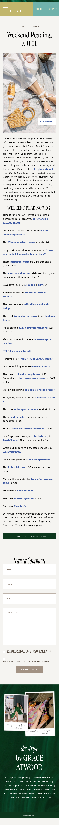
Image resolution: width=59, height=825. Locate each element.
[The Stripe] (17, 9)
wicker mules (17, 417)
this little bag (40, 436)
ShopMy (52, 9)
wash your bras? (12, 451)
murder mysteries (24, 498)
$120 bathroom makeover (33, 327)
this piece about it (43, 169)
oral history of (36, 358)
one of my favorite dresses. (40, 389)
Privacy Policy (23, 814)
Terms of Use (12, 814)
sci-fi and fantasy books (27, 374)
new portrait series (19, 273)
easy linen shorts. (41, 366)
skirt (40, 284)
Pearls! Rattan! (11, 440)
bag (42, 121)
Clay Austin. (20, 506)
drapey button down (25, 316)
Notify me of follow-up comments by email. (27, 661)
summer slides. (25, 490)
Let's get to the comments (27, 536)
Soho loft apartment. (39, 459)
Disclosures (34, 814)
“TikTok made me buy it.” (17, 351)
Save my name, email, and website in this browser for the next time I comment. (29, 651)
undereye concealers (26, 409)
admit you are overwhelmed (28, 428)
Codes (39, 9)
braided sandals (19, 261)
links (36, 26)
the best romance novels (32, 378)
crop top (30, 284)
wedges (49, 121)
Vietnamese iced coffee (21, 242)
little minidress (16, 467)
